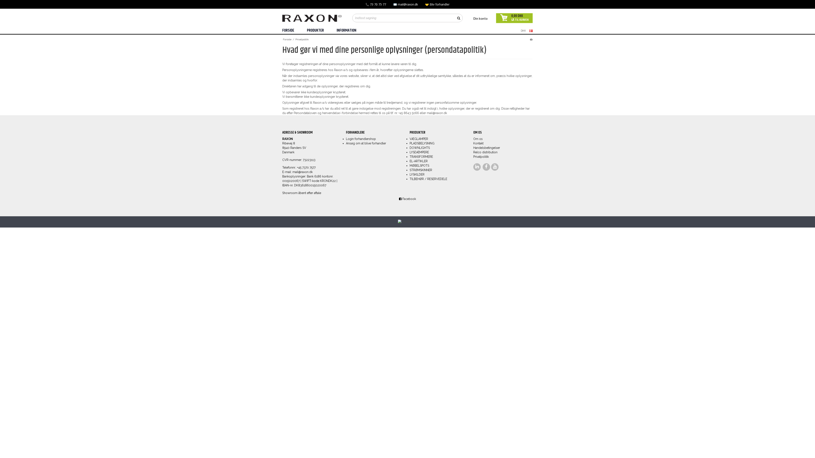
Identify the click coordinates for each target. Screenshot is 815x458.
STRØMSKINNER (421, 170)
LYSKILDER (417, 174)
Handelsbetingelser (486, 147)
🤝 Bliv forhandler (437, 4)
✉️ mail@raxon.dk (406, 4)
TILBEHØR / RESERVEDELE (428, 179)
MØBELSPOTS (419, 165)
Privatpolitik (481, 156)
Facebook (409, 199)
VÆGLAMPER (419, 139)
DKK (523, 30)
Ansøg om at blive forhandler (366, 143)
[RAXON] (312, 17)
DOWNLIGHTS (420, 147)
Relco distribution (485, 152)
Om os (478, 139)
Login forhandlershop (361, 139)
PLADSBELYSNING (422, 143)
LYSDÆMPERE (419, 152)
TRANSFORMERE (421, 156)
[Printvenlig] (531, 39)
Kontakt (478, 143)
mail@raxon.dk (302, 172)
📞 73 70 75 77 (376, 4)
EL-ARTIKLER (419, 161)
